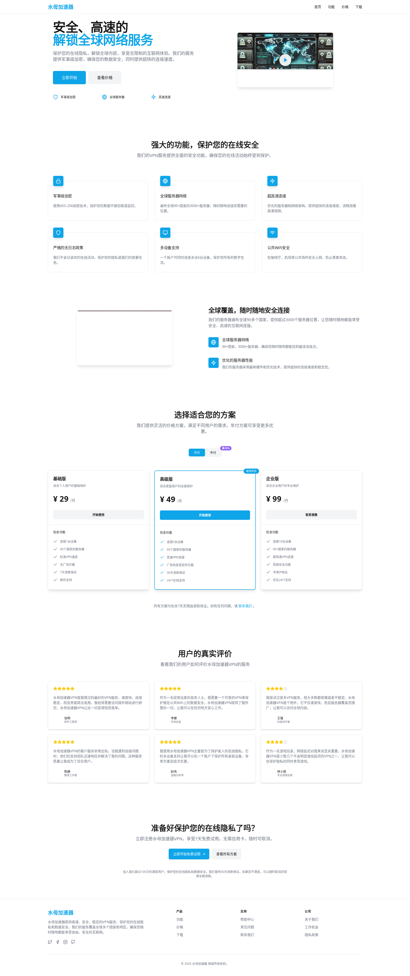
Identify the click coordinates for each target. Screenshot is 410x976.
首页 (317, 6)
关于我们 (311, 919)
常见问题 (247, 927)
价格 (345, 6)
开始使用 (98, 515)
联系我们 (246, 606)
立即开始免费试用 (187, 854)
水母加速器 (199, 963)
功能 (331, 6)
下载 (358, 6)
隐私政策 (311, 934)
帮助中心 (247, 919)
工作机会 (311, 927)
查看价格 (105, 77)
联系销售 (312, 515)
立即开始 (69, 77)
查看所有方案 (226, 854)
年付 (215, 451)
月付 (197, 452)
